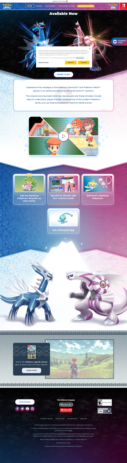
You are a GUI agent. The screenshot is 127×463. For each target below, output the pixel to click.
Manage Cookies (44, 62)
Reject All (71, 62)
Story (39, 6)
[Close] (90, 48)
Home (29, 6)
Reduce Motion (59, 1)
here (70, 430)
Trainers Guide (67, 6)
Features (50, 6)
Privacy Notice (72, 419)
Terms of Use (60, 419)
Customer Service (46, 419)
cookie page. (80, 57)
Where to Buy (85, 6)
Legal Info (83, 419)
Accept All (84, 62)
